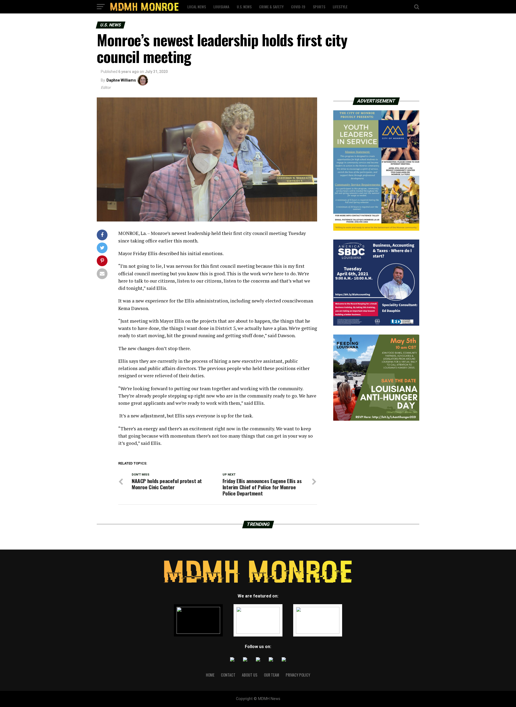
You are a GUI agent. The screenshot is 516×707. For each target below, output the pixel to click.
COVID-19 (298, 6)
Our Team (271, 675)
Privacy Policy (298, 675)
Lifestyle (340, 6)
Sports (319, 6)
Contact (228, 675)
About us (249, 675)
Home (210, 675)
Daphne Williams (121, 80)
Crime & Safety (271, 6)
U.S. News (244, 6)
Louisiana (221, 6)
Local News (196, 6)
